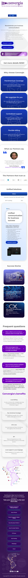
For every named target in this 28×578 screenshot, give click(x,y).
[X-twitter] (16, 571)
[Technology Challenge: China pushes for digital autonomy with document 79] (14, 293)
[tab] (14, 194)
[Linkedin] (10, 571)
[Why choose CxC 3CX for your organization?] (14, 310)
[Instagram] (14, 571)
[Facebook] (12, 571)
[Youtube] (17, 571)
